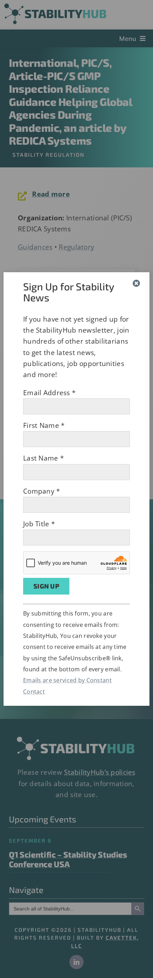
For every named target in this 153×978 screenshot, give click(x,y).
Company (41, 491)
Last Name (43, 458)
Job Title (39, 523)
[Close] (136, 283)
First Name (43, 425)
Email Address (49, 392)
